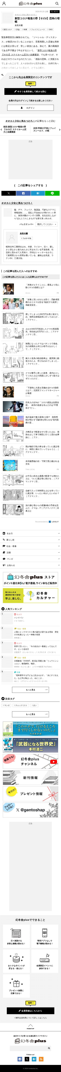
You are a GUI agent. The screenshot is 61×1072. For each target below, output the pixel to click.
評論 (18, 30)
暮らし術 (10, 540)
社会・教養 (11, 546)
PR (58, 293)
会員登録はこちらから (31, 1011)
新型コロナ (8, 30)
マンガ (10, 559)
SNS (50, 30)
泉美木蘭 (24, 233)
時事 (25, 30)
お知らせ (11, 565)
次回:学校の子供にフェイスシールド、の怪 (44, 129)
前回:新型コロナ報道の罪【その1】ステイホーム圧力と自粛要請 (14, 129)
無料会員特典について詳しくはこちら (31, 1018)
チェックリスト (21, 705)
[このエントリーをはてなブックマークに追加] (34, 1060)
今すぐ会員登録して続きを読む (32, 91)
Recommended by (41, 522)
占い (35, 705)
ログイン (30, 108)
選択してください (45, 224)
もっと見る (30, 690)
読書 (9, 552)
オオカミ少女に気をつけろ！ (26, 15)
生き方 (10, 533)
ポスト (56, 12)
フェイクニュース (38, 30)
